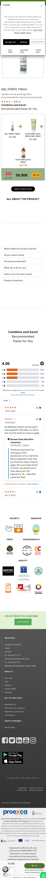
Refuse (23, 42)
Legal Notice (10, 51)
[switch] (5, 874)
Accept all (10, 42)
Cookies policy (38, 51)
